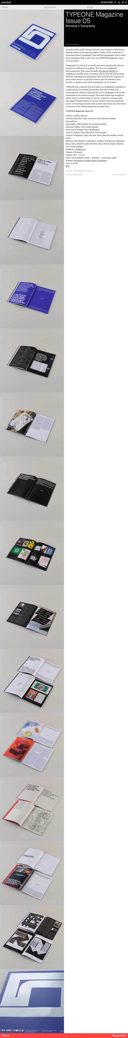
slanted (6, 2)
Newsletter (119, 1035)
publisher (50, 7)
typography (90, 171)
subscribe (107, 2)
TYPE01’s (70, 74)
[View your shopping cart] (122, 2)
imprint (114, 175)
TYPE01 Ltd (80, 149)
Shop (90, 7)
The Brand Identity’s (107, 71)
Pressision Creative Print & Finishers (90, 161)
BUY (68, 166)
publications (82, 171)
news (4, 7)
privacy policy (122, 175)
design (75, 171)
